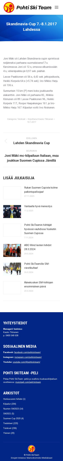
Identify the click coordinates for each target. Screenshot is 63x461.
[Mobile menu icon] (56, 7)
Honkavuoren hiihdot (12, 399)
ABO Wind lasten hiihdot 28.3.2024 (37, 247)
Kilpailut (7, 404)
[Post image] (12, 192)
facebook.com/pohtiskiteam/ (27, 352)
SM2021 (7, 413)
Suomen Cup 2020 (12, 418)
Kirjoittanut (40, 119)
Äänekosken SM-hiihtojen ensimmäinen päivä (38, 284)
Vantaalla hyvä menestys (38, 206)
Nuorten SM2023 (11, 409)
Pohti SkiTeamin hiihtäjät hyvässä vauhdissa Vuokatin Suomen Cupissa (40, 229)
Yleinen (6, 433)
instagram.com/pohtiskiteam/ (28, 357)
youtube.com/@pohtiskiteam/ (26, 362)
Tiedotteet (8, 423)
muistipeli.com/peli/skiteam (28, 382)
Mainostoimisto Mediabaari (39, 458)
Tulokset (21, 119)
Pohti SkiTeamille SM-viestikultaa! (36, 266)
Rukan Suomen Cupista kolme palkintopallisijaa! (41, 189)
